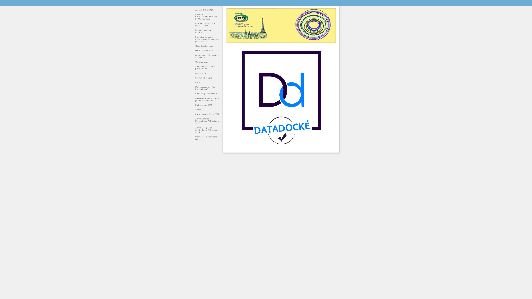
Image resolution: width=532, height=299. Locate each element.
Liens (197, 82)
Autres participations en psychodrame (205, 67)
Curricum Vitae (201, 62)
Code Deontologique (204, 46)
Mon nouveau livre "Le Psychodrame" (205, 88)
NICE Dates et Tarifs (204, 50)
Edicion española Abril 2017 (207, 94)
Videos (198, 110)
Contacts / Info (201, 73)
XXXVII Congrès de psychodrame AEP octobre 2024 (207, 130)
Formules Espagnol (203, 78)
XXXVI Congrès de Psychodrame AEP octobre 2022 (207, 121)
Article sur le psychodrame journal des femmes (207, 99)
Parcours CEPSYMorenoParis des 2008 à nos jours (206, 16)
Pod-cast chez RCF (203, 105)
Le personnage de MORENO (203, 31)
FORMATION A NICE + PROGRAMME (205, 24)
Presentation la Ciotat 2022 (207, 114)
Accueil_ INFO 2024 (204, 10)
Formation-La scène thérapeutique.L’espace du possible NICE (207, 39)
